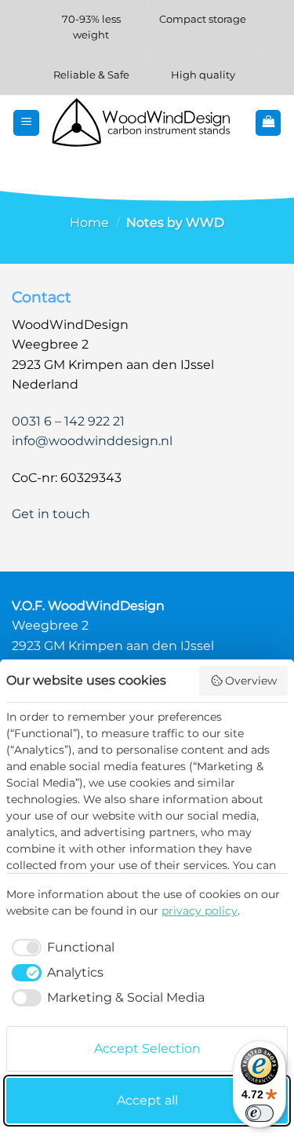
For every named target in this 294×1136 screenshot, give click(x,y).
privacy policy (200, 911)
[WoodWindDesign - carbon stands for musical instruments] (147, 123)
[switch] (259, 1113)
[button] (26, 123)
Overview (251, 681)
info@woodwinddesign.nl (92, 440)
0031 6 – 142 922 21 (68, 421)
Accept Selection (147, 1048)
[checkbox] (60, 947)
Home (89, 222)
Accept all (147, 1100)
